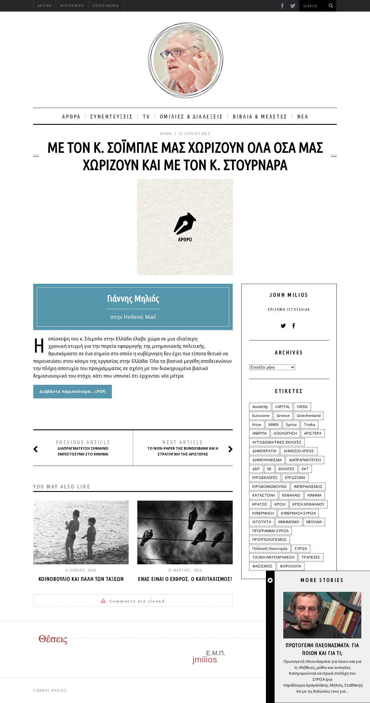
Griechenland (309, 415)
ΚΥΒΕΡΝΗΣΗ (263, 513)
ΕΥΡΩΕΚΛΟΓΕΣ (265, 477)
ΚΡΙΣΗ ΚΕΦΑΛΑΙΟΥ (308, 504)
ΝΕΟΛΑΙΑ (314, 521)
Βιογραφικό (72, 6)
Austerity (260, 406)
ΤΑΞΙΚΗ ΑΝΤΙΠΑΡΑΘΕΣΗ (273, 557)
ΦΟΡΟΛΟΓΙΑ (290, 566)
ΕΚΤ (305, 468)
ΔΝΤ (256, 468)
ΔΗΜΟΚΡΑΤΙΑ (264, 450)
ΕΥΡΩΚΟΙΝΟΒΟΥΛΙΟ (269, 486)
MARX (274, 424)
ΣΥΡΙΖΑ (301, 548)
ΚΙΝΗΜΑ (314, 495)
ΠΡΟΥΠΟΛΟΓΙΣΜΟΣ (269, 539)
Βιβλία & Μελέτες (260, 116)
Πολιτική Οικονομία (269, 548)
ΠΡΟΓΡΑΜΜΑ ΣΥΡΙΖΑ (270, 530)
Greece (283, 415)
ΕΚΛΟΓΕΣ (287, 468)
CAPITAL (282, 406)
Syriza (291, 424)
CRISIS (302, 406)
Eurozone (260, 415)
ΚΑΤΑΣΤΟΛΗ (263, 495)
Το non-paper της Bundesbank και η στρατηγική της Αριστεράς (182, 447)
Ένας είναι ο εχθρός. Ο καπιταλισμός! (185, 579)
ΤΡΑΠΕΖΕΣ (310, 557)
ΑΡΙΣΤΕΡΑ (312, 433)
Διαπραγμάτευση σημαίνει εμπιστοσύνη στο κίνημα (83, 447)
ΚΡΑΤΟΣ (259, 504)
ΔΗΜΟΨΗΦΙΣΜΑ (267, 459)
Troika (309, 424)
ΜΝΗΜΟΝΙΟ (288, 521)
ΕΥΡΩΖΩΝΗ (295, 477)
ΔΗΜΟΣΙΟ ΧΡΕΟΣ (299, 450)
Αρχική (44, 6)
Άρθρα (71, 116)
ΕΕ (269, 468)
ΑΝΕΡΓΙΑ (259, 433)
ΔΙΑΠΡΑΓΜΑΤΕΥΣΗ (305, 459)
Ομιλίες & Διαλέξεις (191, 116)
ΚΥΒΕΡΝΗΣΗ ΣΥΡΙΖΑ (298, 513)
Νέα (303, 116)
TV (146, 116)
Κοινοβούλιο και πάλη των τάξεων (81, 579)
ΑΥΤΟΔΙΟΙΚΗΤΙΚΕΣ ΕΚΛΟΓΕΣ (276, 442)
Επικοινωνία (106, 6)
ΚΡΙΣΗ (280, 504)
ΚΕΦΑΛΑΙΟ (291, 495)
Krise (256, 424)
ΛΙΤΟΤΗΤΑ (261, 521)
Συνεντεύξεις (111, 116)
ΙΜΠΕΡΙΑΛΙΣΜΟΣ (308, 486)
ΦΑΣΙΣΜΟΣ (262, 566)
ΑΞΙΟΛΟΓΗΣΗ (285, 433)
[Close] (270, 580)
